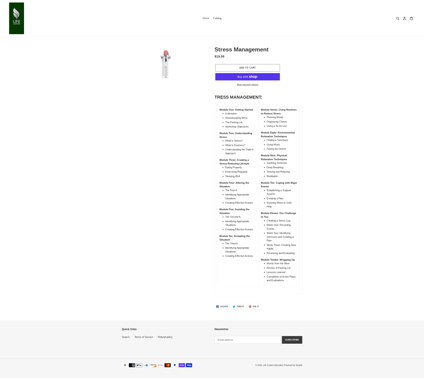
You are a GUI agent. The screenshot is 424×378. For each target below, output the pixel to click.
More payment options (247, 84)
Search (126, 337)
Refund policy (165, 337)
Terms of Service (143, 337)
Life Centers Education (273, 365)
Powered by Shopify (293, 365)
